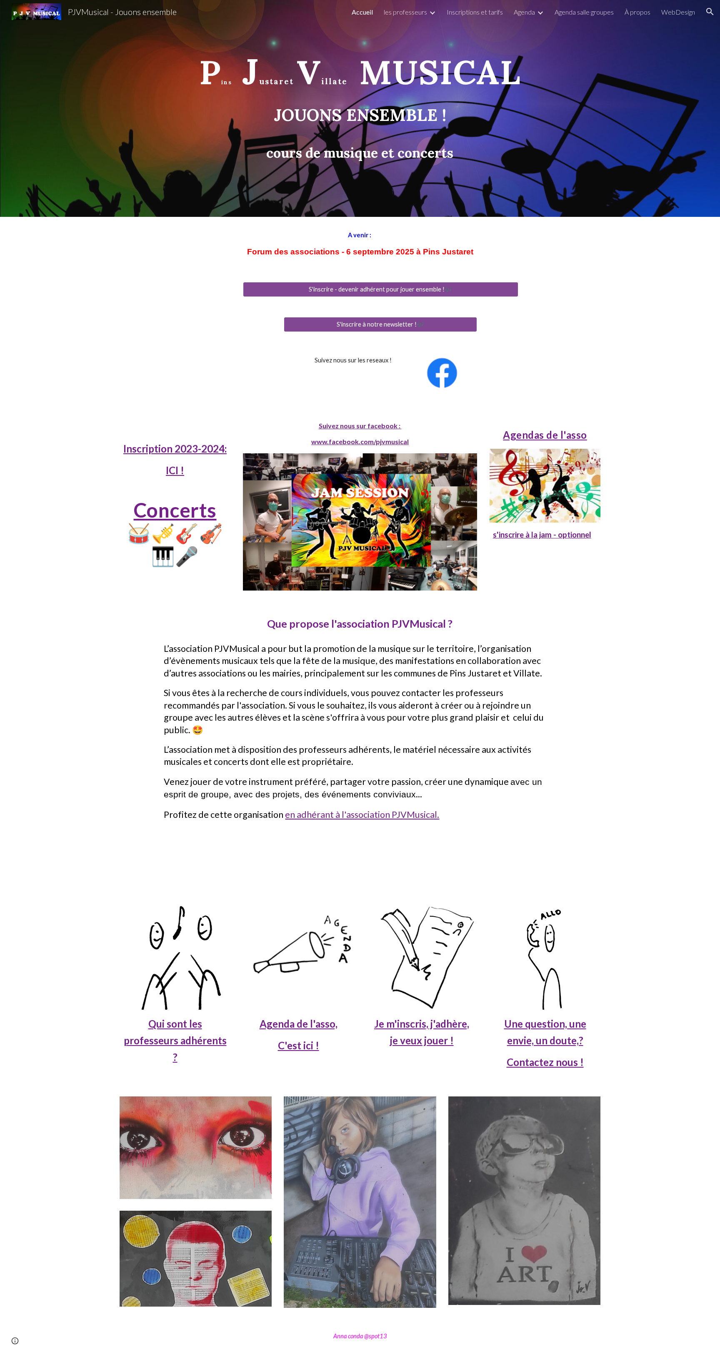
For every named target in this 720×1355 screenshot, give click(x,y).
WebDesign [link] (678, 12)
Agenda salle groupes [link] (584, 12)
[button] (710, 12)
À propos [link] (637, 12)
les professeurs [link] (405, 12)
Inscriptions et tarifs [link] (475, 12)
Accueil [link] (362, 12)
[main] (359, 108)
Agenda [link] (524, 12)
